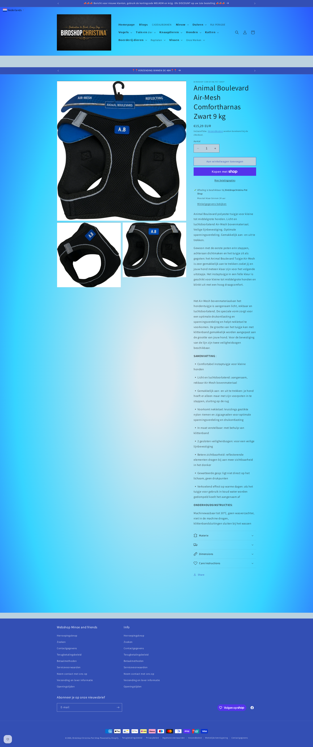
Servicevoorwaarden (69, 667)
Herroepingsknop (67, 635)
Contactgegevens (67, 648)
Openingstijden (66, 686)
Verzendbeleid (195, 737)
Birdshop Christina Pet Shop (85, 738)
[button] (182, 24)
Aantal (197, 141)
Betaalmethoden (67, 661)
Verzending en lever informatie (75, 680)
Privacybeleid (152, 737)
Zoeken (61, 642)
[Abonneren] (118, 707)
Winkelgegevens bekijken (212, 204)
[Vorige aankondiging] (58, 3)
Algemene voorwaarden (173, 737)
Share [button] (201, 574)
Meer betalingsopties (224, 180)
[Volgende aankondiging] (255, 3)
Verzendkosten (215, 131)
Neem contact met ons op (72, 673)
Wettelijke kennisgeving (216, 737)
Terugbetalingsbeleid (69, 654)
